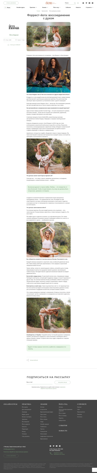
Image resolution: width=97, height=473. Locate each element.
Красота (24, 426)
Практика (32, 7)
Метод (23, 431)
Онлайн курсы (20, 7)
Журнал (79, 407)
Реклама (79, 414)
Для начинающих (26, 409)
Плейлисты (43, 426)
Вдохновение (44, 439)
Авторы (61, 407)
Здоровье (24, 419)
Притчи (42, 429)
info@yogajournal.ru (9, 449)
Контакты (79, 417)
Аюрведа (24, 412)
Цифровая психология (46, 436)
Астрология (43, 409)
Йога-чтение (43, 419)
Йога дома (25, 407)
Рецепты (61, 418)
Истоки (42, 407)
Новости (78, 7)
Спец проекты (25, 436)
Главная (38, 11)
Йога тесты (43, 417)
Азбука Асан (62, 420)
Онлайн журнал (44, 424)
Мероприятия (81, 412)
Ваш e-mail (29, 382)
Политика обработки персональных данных (16, 452)
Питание (24, 434)
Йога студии (62, 413)
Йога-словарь (63, 415)
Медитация (25, 429)
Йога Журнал (14, 35)
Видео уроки (25, 414)
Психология (43, 431)
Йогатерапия (25, 421)
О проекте (89, 7)
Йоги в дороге (26, 424)
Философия (43, 434)
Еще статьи (43, 414)
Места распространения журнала (65, 410)
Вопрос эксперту (26, 417)
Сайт (78, 409)
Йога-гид (56, 7)
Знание (44, 7)
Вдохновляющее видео (46, 412)
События (68, 7)
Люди (41, 421)
